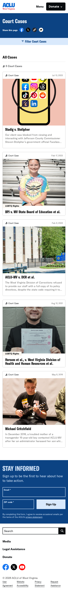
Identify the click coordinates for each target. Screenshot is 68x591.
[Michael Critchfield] (34, 409)
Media (7, 541)
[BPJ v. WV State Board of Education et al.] (34, 184)
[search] (62, 530)
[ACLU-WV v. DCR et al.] (34, 258)
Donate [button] (54, 6)
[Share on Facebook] (21, 31)
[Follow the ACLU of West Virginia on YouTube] (22, 567)
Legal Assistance (14, 549)
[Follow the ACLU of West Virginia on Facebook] (6, 567)
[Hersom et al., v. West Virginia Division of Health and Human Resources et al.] (34, 333)
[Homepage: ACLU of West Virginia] (14, 6)
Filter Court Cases (35, 41)
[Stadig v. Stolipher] (34, 110)
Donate (7, 557)
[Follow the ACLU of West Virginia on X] (14, 567)
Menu (40, 6)
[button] (34, 30)
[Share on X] (28, 31)
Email (7, 489)
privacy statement (34, 517)
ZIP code (9, 502)
